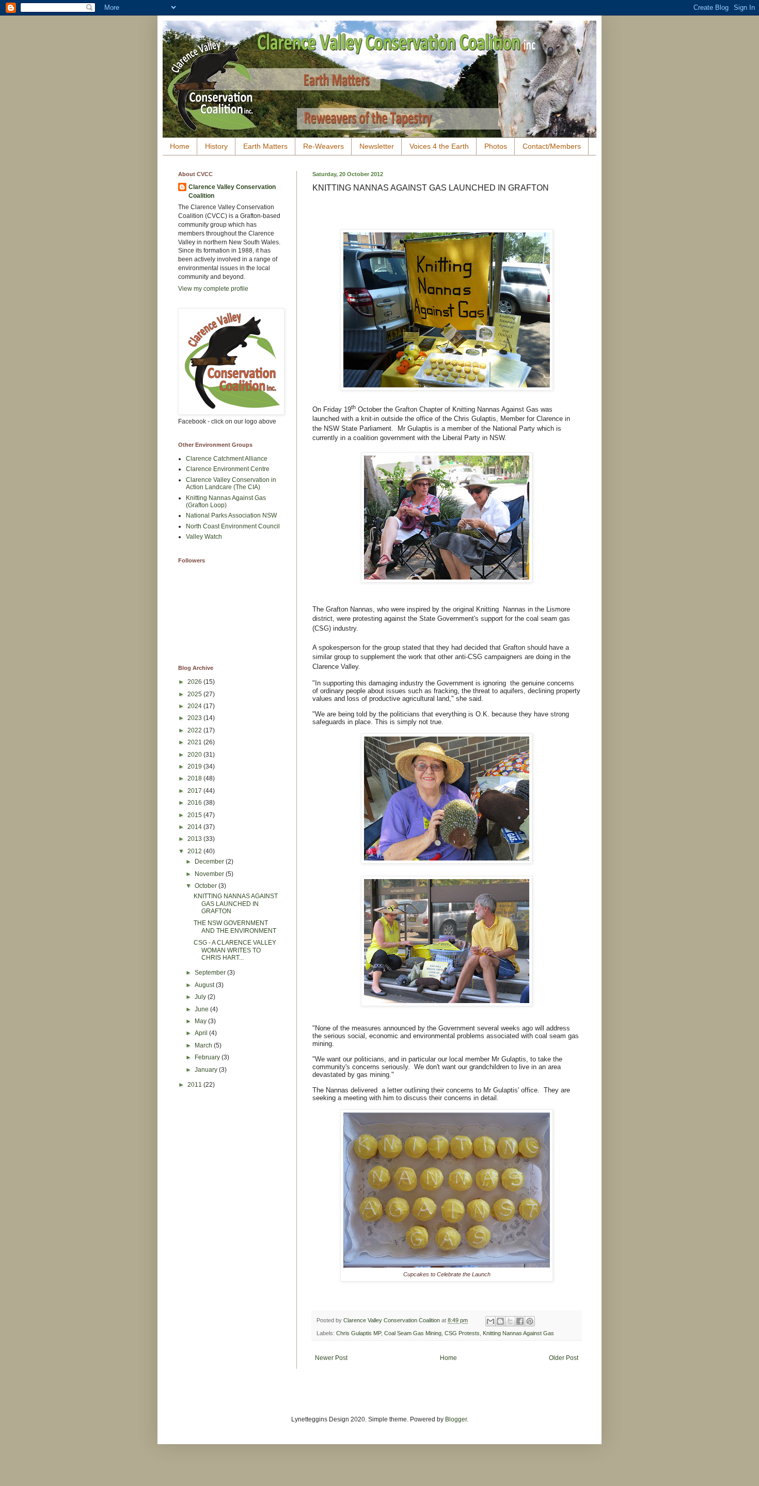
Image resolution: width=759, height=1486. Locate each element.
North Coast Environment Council (233, 526)
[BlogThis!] (500, 1321)
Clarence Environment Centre (228, 469)
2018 (195, 778)
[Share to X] (510, 1321)
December (210, 861)
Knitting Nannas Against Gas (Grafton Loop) (226, 501)
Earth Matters (265, 146)
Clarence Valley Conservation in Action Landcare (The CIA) (231, 483)
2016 (195, 802)
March (204, 1045)
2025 (195, 694)
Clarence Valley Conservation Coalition (232, 191)
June (202, 1009)
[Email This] (490, 1321)
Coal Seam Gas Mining (412, 1333)
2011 (195, 1084)
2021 (195, 742)
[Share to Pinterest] (530, 1321)
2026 (195, 681)
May (201, 1021)
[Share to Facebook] (520, 1321)
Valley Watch (204, 536)
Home (179, 146)
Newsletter (376, 146)
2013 (195, 838)
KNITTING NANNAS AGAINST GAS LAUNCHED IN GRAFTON (236, 904)
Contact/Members (552, 146)
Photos (495, 146)
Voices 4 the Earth (439, 146)
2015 (195, 815)
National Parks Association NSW (231, 515)
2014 (195, 827)
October (206, 885)
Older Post (563, 1358)
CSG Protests (462, 1333)
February (208, 1057)
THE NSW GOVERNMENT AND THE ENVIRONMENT (235, 926)
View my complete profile (213, 288)
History (216, 146)
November (210, 874)
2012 (195, 851)
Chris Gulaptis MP (358, 1333)
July (201, 996)
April (202, 1033)
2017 (195, 790)
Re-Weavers (323, 146)
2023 (195, 718)
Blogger (456, 1419)
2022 (195, 730)
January (207, 1069)
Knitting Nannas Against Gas (518, 1333)
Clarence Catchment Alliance (226, 458)
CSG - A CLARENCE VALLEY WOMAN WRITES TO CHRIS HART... (235, 950)
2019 (195, 766)
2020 (195, 754)
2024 (195, 706)
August (205, 985)
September (211, 972)
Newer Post (331, 1358)
